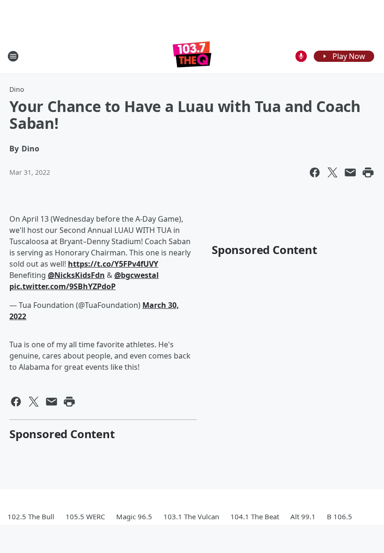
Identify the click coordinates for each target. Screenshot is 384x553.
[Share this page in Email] (350, 172)
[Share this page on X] (332, 172)
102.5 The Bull (30, 516)
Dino (16, 89)
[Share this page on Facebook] (314, 172)
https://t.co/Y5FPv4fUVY (113, 264)
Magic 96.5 (134, 516)
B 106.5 (339, 516)
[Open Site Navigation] (13, 56)
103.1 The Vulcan (191, 516)
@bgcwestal (136, 275)
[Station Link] (192, 56)
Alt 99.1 (303, 516)
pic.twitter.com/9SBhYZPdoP (62, 286)
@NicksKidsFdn (76, 275)
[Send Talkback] (301, 56)
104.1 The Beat (254, 516)
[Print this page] (368, 172)
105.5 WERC (85, 516)
